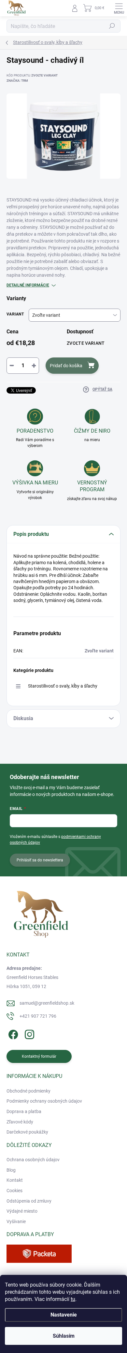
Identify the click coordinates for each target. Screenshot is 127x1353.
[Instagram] (28, 1033)
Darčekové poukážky (27, 1132)
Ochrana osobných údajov (33, 1159)
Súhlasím (64, 1336)
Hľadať (112, 26)
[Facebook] (12, 1033)
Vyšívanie (16, 1221)
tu (73, 1299)
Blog (11, 1170)
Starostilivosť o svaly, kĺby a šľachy (62, 686)
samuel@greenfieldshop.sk (47, 1003)
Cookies (14, 1190)
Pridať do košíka (66, 365)
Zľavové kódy (20, 1121)
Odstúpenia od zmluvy (29, 1201)
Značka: (17, 80)
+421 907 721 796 (38, 1016)
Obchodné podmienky (28, 1091)
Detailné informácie (28, 285)
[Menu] (119, 8)
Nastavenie (63, 1315)
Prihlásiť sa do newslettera (40, 860)
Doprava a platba (24, 1111)
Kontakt (15, 1180)
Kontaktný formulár (39, 1056)
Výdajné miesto (22, 1211)
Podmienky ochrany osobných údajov (44, 1101)
